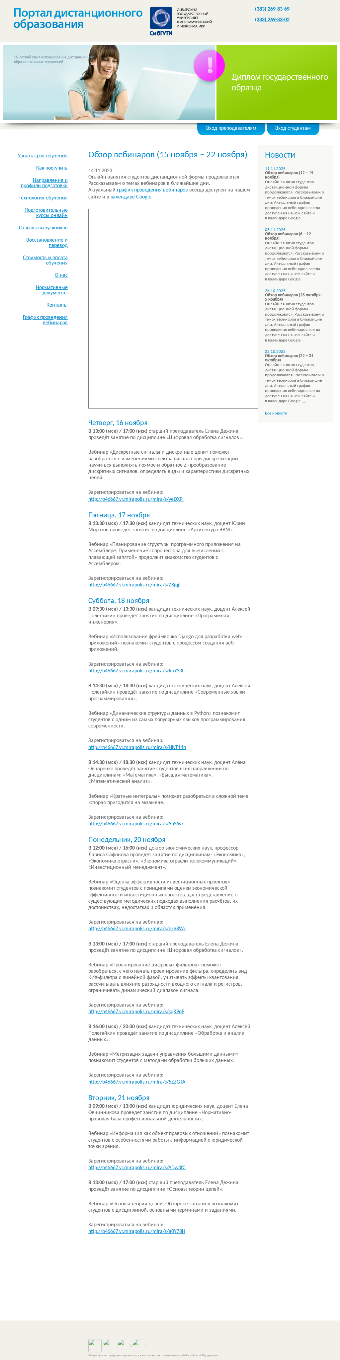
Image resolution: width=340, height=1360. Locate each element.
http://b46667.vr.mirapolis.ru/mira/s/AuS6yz (135, 824)
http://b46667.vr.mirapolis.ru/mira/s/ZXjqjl (134, 585)
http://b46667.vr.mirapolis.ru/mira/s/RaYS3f (136, 671)
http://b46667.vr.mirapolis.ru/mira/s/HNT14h (137, 747)
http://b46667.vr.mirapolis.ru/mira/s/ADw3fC (137, 1168)
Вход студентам (293, 128)
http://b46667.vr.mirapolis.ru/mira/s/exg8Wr (137, 929)
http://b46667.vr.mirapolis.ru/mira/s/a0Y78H (136, 1231)
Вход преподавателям (231, 128)
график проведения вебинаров (152, 190)
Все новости (276, 413)
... (303, 218)
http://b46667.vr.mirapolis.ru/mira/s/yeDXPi (136, 499)
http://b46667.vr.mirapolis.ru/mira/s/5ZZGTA (136, 1082)
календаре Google (131, 197)
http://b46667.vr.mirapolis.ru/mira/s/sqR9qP (136, 1012)
